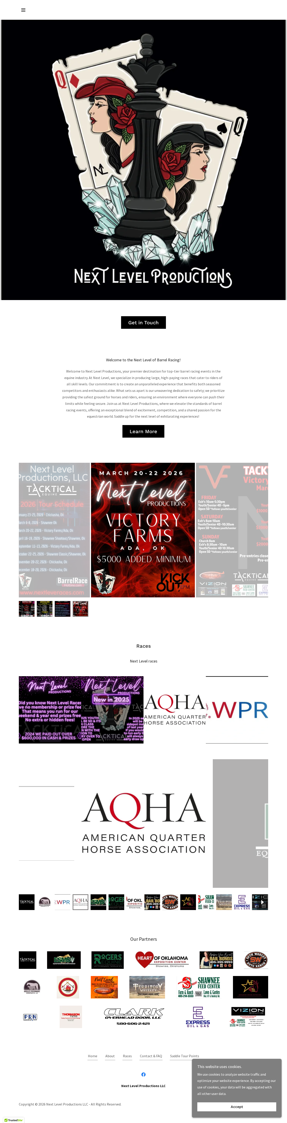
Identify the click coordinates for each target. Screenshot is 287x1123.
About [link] (110, 1056)
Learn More (143, 431)
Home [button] (92, 1056)
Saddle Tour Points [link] (184, 1056)
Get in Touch (143, 322)
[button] (23, 9)
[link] (143, 1074)
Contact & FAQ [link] (151, 1056)
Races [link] (127, 1056)
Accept (237, 1107)
